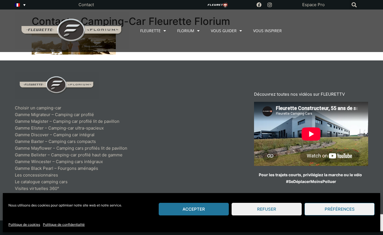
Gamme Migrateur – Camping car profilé (54, 114)
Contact (86, 4)
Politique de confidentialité (64, 224)
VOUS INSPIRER (267, 30)
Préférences (340, 209)
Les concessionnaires (36, 175)
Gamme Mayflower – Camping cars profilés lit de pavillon (71, 148)
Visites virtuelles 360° (37, 188)
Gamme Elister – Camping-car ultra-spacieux (59, 128)
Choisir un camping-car (38, 108)
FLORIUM (185, 30)
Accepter (194, 209)
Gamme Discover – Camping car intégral (54, 134)
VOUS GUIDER (224, 30)
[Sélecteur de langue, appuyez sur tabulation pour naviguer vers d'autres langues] (20, 4)
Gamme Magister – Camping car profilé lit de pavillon (67, 121)
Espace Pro (313, 4)
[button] (354, 5)
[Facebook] (259, 4)
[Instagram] (269, 4)
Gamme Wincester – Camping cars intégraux (59, 161)
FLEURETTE (150, 30)
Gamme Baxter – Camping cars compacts (55, 141)
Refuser (266, 209)
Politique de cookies (24, 224)
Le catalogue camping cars (41, 181)
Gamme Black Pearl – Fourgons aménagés (56, 168)
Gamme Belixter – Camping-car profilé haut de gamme (69, 155)
